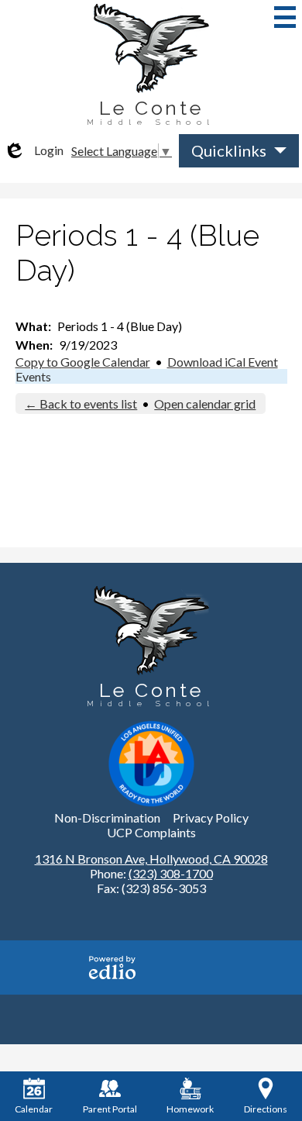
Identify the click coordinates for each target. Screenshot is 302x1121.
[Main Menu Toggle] (285, 17)
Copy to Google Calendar (82, 361)
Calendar (34, 1109)
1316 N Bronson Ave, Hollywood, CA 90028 (151, 858)
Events (33, 376)
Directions (265, 1109)
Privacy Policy (211, 817)
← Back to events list (81, 403)
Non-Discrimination (107, 817)
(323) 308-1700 (171, 873)
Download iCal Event (222, 361)
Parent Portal (110, 1109)
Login (33, 150)
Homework (190, 1109)
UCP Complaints (151, 832)
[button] (239, 150)
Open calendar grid (205, 403)
